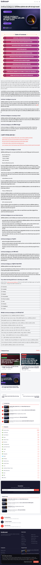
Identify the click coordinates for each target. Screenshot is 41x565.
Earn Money (3, 552)
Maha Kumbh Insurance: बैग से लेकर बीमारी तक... (33, 554)
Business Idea (3, 550)
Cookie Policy (23, 544)
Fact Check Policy (34, 541)
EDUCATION (24, 354)
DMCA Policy (33, 534)
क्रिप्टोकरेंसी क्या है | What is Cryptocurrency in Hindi (18, 413)
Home (1, 5)
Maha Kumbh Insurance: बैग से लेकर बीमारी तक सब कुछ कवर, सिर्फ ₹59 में (15, 139)
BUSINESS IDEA (4, 354)
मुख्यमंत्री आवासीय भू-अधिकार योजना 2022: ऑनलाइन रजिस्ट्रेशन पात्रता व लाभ (20, 406)
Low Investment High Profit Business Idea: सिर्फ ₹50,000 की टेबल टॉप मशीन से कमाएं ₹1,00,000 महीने (21, 145)
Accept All (36, 561)
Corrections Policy (34, 543)
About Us (22, 536)
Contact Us (23, 538)
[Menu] (39, 2)
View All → (38, 350)
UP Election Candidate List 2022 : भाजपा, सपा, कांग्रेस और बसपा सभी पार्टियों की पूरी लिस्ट (22, 410)
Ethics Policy (33, 539)
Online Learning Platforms (12, 282)
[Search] (35, 1)
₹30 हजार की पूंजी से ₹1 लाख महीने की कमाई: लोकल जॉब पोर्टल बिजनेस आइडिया (15, 141)
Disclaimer (23, 543)
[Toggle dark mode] (37, 1)
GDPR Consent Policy (34, 536)
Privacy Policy (23, 539)
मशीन (37, 105)
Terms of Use (23, 541)
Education (4, 5)
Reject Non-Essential (28, 561)
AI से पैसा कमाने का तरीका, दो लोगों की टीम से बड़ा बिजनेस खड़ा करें (13, 143)
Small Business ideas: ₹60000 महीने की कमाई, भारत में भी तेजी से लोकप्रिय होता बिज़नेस (17, 137)
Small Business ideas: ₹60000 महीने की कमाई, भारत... (33, 550)
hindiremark (5, 1)
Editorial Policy (33, 538)
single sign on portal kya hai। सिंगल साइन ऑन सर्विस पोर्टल (18, 417)
